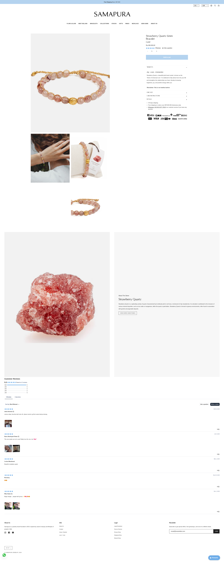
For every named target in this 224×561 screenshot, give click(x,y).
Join (216, 531)
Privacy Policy (117, 532)
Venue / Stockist (63, 532)
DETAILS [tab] (149, 99)
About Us (61, 526)
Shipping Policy (118, 535)
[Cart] (218, 5)
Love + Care (62, 535)
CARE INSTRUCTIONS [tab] (153, 96)
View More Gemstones (127, 313)
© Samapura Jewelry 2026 (13, 552)
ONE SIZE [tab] (150, 92)
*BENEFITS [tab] (150, 67)
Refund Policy (117, 538)
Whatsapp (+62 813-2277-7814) (157, 107)
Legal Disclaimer (118, 526)
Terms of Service (118, 529)
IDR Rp (7, 547)
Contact (61, 529)
